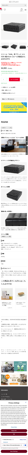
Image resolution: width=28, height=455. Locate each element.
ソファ (19, 349)
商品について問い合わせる (8, 99)
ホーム (2, 349)
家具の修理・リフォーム (6, 399)
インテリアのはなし (5, 396)
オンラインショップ (11, 349)
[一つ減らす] (7, 80)
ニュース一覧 (4, 394)
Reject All (13, 430)
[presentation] (27, 47)
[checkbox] (24, 445)
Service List (5, 442)
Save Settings (14, 451)
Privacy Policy (14, 427)
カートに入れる (14, 79)
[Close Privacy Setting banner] (25, 402)
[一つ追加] (7, 78)
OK (14, 434)
